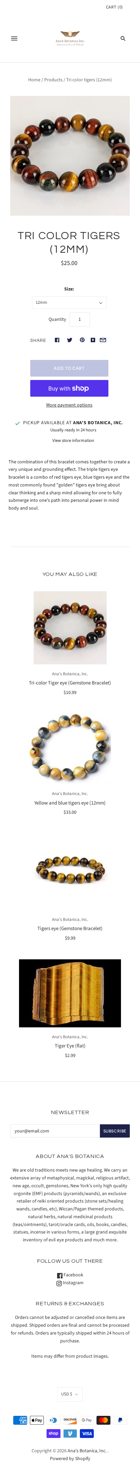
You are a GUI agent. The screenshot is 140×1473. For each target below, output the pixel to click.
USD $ (66, 1394)
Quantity (57, 319)
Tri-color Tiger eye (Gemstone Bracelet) (70, 682)
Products (53, 80)
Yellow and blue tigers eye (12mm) (70, 803)
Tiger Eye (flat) (70, 1045)
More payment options (69, 405)
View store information (73, 440)
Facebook (73, 1275)
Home (34, 80)
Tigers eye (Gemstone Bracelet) (70, 928)
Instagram (73, 1282)
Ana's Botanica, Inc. (70, 674)
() (114, 7)
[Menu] (14, 38)
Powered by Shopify (70, 1458)
